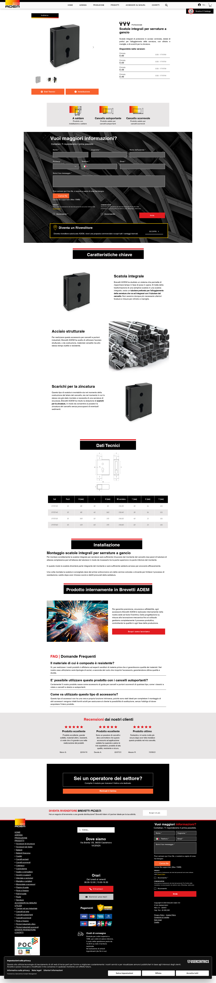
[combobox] (66, 166)
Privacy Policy (159, 915)
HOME (17, 832)
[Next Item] (93, 47)
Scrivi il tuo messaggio (62, 173)
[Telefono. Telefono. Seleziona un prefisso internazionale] (85, 166)
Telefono (86, 161)
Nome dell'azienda (137, 150)
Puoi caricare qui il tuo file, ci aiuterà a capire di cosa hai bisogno (78, 191)
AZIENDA (19, 835)
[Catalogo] (191, 11)
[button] (210, 5)
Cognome (95, 150)
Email (123, 161)
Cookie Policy (171, 915)
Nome (56, 150)
